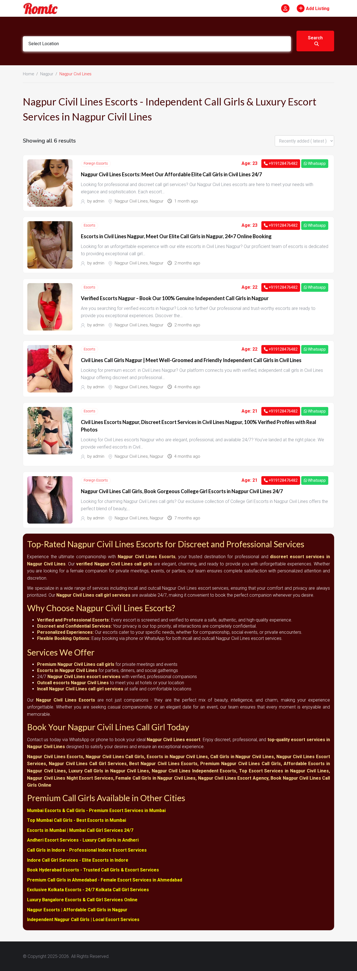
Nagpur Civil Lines (131, 201)
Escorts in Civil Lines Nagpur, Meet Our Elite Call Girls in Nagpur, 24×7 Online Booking (176, 236)
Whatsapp (316, 163)
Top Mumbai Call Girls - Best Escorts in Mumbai (76, 820)
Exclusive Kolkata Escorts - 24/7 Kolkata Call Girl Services (88, 889)
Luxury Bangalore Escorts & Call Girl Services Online (82, 899)
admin (98, 201)
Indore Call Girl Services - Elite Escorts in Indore (77, 860)
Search (315, 37)
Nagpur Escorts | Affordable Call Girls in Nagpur (77, 909)
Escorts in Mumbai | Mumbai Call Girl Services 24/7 (80, 830)
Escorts (89, 225)
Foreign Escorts (96, 163)
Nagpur (46, 73)
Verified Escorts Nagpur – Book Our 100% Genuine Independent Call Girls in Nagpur (175, 298)
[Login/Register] (285, 8)
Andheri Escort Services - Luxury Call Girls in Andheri (83, 840)
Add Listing (317, 8)
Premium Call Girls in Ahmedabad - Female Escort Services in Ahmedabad (104, 880)
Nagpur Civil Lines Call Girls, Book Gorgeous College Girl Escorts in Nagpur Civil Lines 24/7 (182, 491)
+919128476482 (283, 163)
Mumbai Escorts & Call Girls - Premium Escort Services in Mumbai (96, 810)
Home (28, 73)
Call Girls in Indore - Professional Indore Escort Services (87, 850)
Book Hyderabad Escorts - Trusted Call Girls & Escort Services (93, 870)
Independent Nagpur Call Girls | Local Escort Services (83, 919)
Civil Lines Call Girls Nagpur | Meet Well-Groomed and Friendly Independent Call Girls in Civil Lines (191, 360)
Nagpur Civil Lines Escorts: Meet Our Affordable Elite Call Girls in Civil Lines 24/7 (171, 174)
